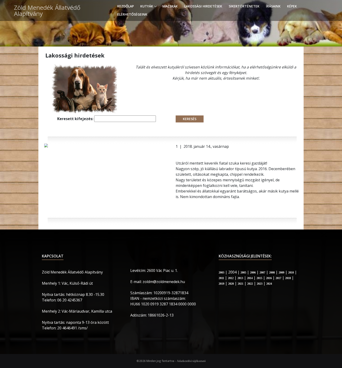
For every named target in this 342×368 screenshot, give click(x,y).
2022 (250, 283)
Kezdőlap (125, 6)
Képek (292, 6)
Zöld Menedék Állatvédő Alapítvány (47, 10)
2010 (291, 272)
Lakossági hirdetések (203, 6)
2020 (231, 283)
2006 (253, 272)
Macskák (170, 6)
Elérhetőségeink (132, 14)
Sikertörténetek (244, 6)
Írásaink (273, 6)
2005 (243, 272)
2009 (281, 272)
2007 (262, 272)
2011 (221, 278)
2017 (278, 278)
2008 (272, 272)
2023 (259, 283)
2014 (250, 278)
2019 (221, 283)
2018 (288, 278)
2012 (231, 278)
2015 (259, 278)
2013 (240, 278)
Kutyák (146, 6)
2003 (221, 272)
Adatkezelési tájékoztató (191, 361)
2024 (269, 283)
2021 (240, 283)
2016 (269, 278)
